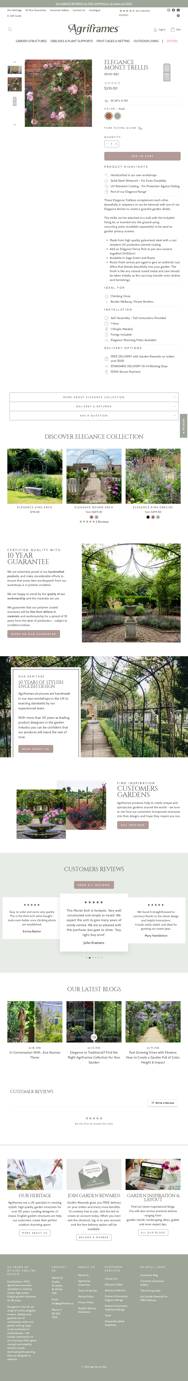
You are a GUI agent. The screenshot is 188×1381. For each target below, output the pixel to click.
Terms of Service (87, 1290)
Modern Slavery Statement (87, 1310)
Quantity (112, 137)
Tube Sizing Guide (150, 1290)
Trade (108, 1315)
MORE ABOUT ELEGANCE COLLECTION (94, 397)
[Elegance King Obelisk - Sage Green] (158, 517)
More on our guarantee (33, 633)
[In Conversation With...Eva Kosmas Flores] (34, 1022)
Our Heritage (14, 10)
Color (114, 108)
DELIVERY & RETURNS (94, 406)
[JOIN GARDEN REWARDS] (94, 1174)
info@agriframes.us (62, 1303)
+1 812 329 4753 (57, 1313)
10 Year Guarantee (36, 10)
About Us (83, 1275)
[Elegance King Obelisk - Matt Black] (148, 517)
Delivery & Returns (115, 1290)
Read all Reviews (94, 884)
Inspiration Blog (149, 1275)
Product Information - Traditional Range (117, 1307)
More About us (35, 1233)
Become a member (94, 1237)
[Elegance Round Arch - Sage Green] (96, 517)
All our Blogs (153, 1232)
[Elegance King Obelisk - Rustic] (153, 517)
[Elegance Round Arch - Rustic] (91, 517)
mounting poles (114, 226)
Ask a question (94, 415)
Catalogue (94, 10)
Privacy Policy (86, 1302)
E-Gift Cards (14, 15)
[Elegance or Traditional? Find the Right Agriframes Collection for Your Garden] (94, 1022)
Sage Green (117, 116)
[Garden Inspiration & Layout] (153, 1174)
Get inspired (133, 825)
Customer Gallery (59, 10)
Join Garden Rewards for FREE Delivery (153, 1298)
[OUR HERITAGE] (34, 1174)
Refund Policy (86, 1296)
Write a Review (165, 1102)
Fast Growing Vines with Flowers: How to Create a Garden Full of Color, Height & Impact (153, 1057)
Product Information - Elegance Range (117, 1298)
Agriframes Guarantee (84, 1283)
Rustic (108, 116)
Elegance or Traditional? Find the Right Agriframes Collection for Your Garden (94, 1057)
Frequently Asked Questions (114, 1323)
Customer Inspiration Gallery (152, 1283)
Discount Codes (114, 1284)
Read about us (35, 748)
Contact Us (79, 10)
